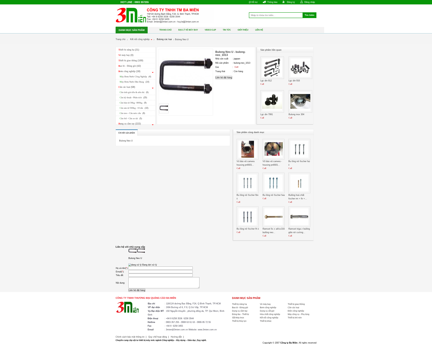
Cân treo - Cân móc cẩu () (132, 113)
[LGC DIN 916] (300, 78)
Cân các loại (126, 87)
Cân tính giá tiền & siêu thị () (134, 92)
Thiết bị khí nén (295, 317)
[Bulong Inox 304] (300, 112)
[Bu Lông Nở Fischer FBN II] (248, 192)
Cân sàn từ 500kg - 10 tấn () (134, 108)
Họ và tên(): (122, 268)
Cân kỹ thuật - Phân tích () (133, 97)
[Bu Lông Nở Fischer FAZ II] (299, 158)
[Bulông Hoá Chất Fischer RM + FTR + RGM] (299, 192)
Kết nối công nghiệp (269, 317)
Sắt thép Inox (238, 317)
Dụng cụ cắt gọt (267, 311)
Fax (149, 326)
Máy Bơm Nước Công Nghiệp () (135, 76)
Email (151, 329)
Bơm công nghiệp (129, 71)
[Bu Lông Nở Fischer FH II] (248, 226)
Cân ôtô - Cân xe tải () (131, 118)
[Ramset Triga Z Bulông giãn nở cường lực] (299, 226)
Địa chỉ (151, 303)
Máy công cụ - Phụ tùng (298, 314)
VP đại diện (154, 307)
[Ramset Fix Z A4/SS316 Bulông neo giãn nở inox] (274, 226)
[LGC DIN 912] (272, 78)
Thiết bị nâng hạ (128, 49)
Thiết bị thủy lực (239, 321)
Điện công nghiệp (296, 311)
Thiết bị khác (266, 321)
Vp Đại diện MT (156, 311)
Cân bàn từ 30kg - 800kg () (133, 102)
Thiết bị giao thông (130, 60)
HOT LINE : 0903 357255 (134, 2)
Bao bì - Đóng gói (129, 65)
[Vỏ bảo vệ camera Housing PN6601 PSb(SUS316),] (248, 158)
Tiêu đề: (120, 275)
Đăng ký (291, 2)
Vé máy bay (125, 55)
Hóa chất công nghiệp (270, 314)
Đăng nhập (309, 2)
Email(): (120, 271)
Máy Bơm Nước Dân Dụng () (134, 82)
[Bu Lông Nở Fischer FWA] (274, 192)
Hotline (151, 322)
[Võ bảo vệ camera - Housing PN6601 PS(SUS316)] (274, 158)
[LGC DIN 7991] (272, 112)
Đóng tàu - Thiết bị (240, 314)
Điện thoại (153, 318)
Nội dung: (120, 283)
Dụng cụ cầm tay (129, 123)
